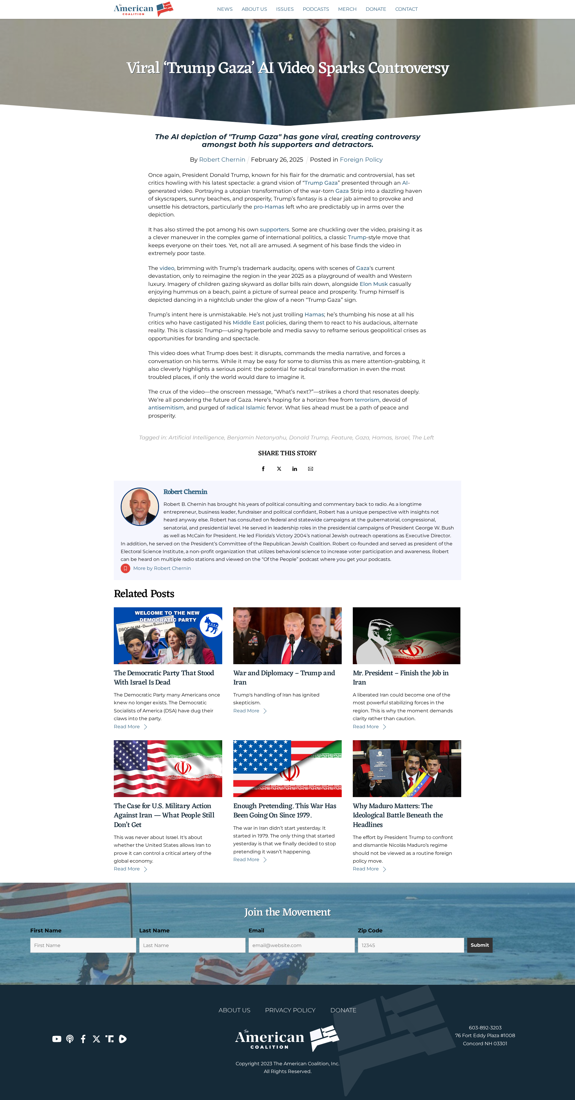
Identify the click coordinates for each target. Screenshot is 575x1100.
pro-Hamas (269, 207)
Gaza (342, 191)
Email (256, 930)
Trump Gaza (321, 183)
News (225, 9)
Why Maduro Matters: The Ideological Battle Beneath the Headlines (398, 815)
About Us (254, 9)
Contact (406, 9)
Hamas (314, 314)
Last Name (154, 930)
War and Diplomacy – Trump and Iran (284, 678)
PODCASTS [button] (316, 9)
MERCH (347, 9)
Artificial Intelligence (196, 437)
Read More (127, 726)
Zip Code (370, 930)
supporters (274, 229)
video (167, 268)
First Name (45, 930)
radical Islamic (246, 407)
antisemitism (166, 407)
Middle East (248, 322)
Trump (357, 237)
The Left (423, 437)
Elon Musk (374, 284)
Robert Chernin (186, 492)
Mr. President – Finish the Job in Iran (401, 678)
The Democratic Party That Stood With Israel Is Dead (164, 678)
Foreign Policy (361, 159)
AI (405, 183)
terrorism (367, 400)
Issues (285, 9)
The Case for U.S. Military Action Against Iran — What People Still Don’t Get (164, 815)
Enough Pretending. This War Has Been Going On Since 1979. (284, 811)
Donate (376, 9)
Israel (402, 437)
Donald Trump (309, 437)
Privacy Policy (290, 1010)
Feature (341, 437)
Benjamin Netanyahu (256, 437)
